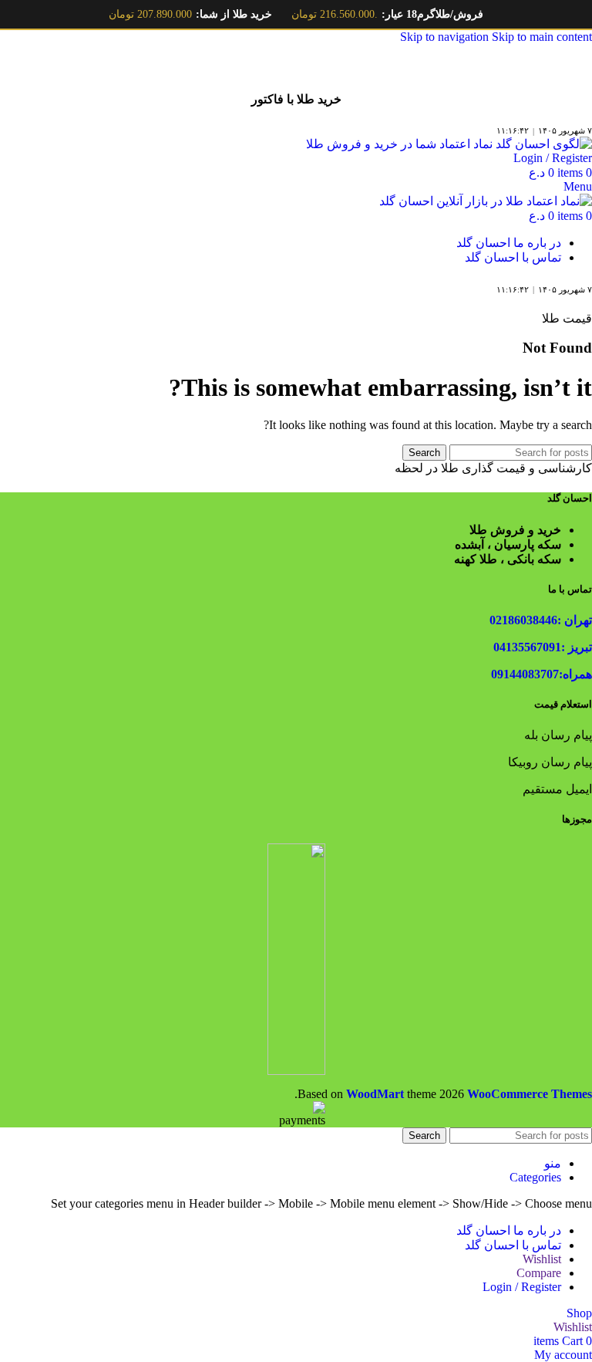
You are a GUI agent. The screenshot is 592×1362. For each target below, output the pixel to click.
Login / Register (522, 1286)
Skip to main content (542, 36)
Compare (538, 1272)
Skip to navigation (446, 36)
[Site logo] (449, 143)
